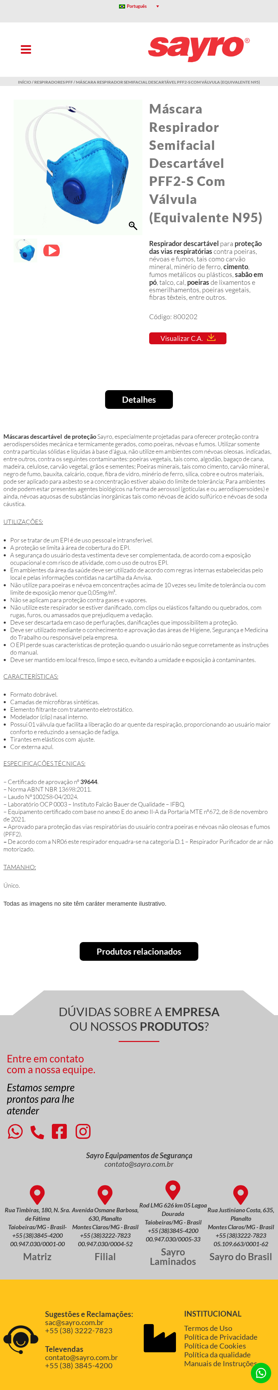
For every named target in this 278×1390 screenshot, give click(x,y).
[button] (134, 170)
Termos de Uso (208, 1328)
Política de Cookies (215, 1345)
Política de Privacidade (221, 1336)
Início (24, 82)
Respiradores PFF (53, 82)
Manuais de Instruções (220, 1363)
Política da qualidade (217, 1354)
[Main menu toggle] (26, 49)
